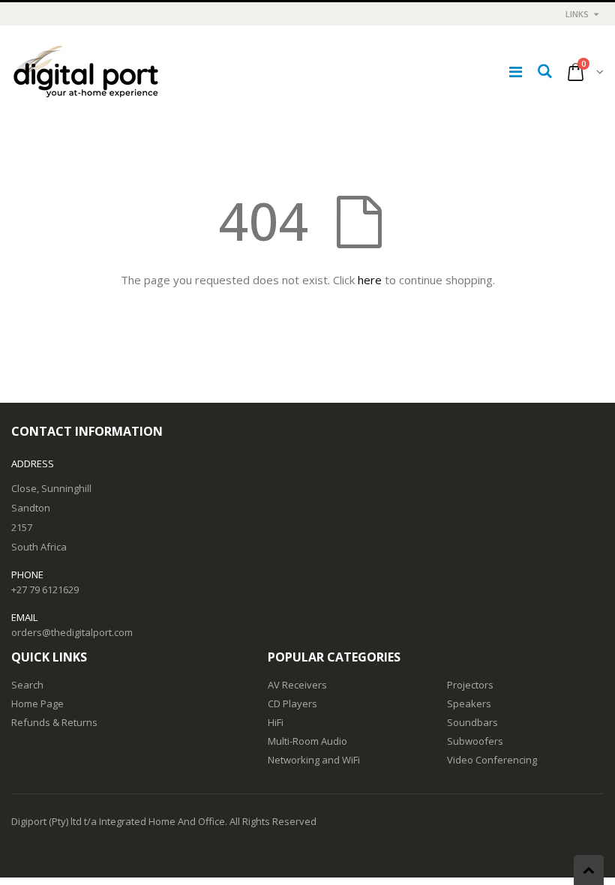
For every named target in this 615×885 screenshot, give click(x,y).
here (370, 279)
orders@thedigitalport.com (72, 632)
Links (577, 14)
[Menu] (515, 72)
